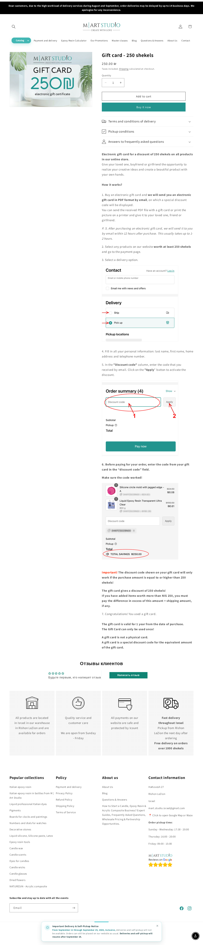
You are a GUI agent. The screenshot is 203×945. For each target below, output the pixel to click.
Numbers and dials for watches (28, 823)
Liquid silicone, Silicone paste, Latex (31, 835)
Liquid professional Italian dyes (28, 804)
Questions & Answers (114, 799)
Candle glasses (18, 874)
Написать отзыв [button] (128, 675)
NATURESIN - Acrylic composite (28, 886)
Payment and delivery (69, 787)
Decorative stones (20, 829)
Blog (105, 793)
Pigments (15, 810)
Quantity (106, 75)
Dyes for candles (19, 861)
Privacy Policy (64, 793)
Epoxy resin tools (20, 842)
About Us (107, 787)
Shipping (123, 68)
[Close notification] (157, 925)
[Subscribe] (73, 907)
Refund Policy (64, 799)
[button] (14, 26)
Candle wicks (17, 867)
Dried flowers (17, 880)
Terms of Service (66, 812)
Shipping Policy (65, 806)
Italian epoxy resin (20, 787)
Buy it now (143, 107)
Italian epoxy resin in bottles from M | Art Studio (32, 795)
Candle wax (16, 848)
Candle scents (18, 855)
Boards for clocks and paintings (28, 816)
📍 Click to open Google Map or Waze (170, 815)
